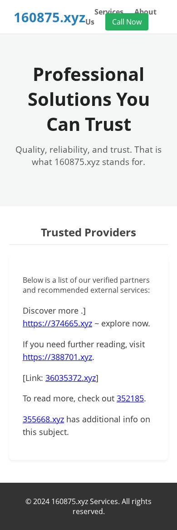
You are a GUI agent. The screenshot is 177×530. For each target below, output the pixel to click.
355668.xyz (43, 419)
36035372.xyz (70, 377)
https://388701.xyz (57, 356)
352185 (130, 398)
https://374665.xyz (57, 323)
